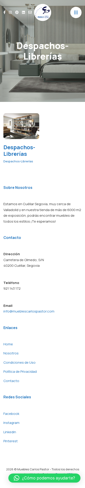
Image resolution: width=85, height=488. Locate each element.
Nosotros (11, 353)
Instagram (11, 422)
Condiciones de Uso (19, 362)
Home (8, 344)
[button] (44, 478)
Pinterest (10, 441)
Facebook (11, 413)
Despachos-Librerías (19, 150)
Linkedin (9, 432)
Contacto (11, 380)
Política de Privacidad (20, 371)
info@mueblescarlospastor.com (28, 311)
